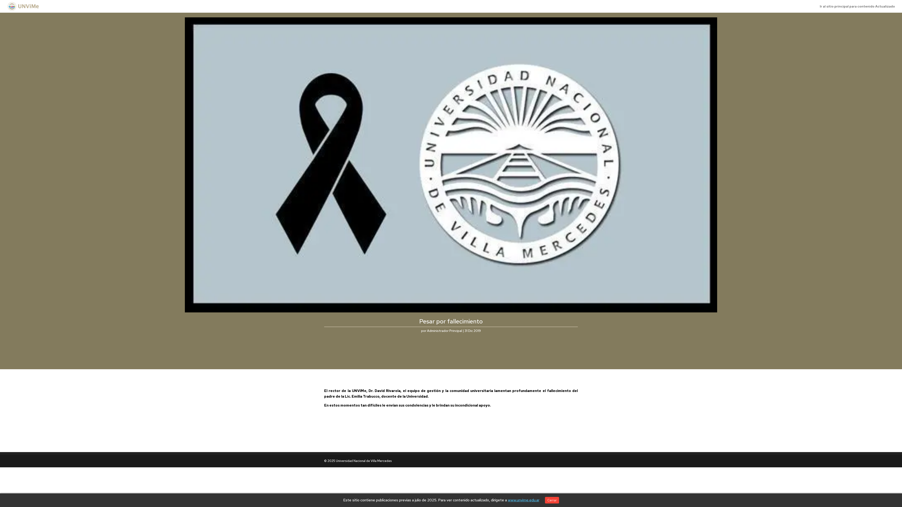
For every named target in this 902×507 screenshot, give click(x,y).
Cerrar (552, 500)
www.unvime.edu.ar (523, 500)
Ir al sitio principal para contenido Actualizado (857, 6)
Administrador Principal (444, 331)
